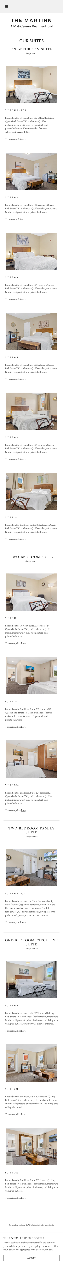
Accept (31, 1258)
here (23, 643)
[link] (31, 20)
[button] (6, 6)
